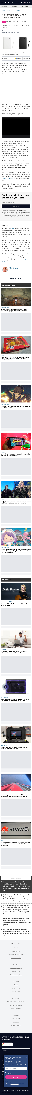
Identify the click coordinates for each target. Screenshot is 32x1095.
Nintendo (18, 10)
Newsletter (27, 58)
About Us (4, 1050)
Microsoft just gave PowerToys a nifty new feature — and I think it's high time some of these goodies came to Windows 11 (17, 932)
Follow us (19, 58)
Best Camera (16, 1015)
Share (5, 58)
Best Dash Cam (16, 1018)
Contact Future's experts (8, 1054)
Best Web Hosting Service (16, 954)
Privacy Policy (21, 1083)
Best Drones (16, 1022)
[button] (30, 2)
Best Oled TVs (16, 988)
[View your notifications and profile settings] (21, 2)
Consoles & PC (10, 10)
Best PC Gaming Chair (16, 975)
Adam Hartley (11, 21)
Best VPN (16, 947)
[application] (16, 126)
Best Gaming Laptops (16, 968)
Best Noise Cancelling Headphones (16, 1001)
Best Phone (16, 981)
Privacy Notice (22, 212)
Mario (12, 229)
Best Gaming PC (16, 971)
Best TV (16, 985)
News (3, 22)
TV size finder (13, 6)
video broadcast (8, 178)
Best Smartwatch (16, 991)
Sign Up (16, 1077)
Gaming (3, 10)
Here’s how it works (15, 32)
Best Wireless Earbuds (16, 1005)
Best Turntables (16, 998)
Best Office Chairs (16, 1008)
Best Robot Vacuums (16, 1025)
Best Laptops (16, 964)
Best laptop (25, 6)
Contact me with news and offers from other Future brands (16, 1072)
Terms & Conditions (15, 1084)
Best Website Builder (16, 958)
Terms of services (20, 210)
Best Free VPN (16, 951)
